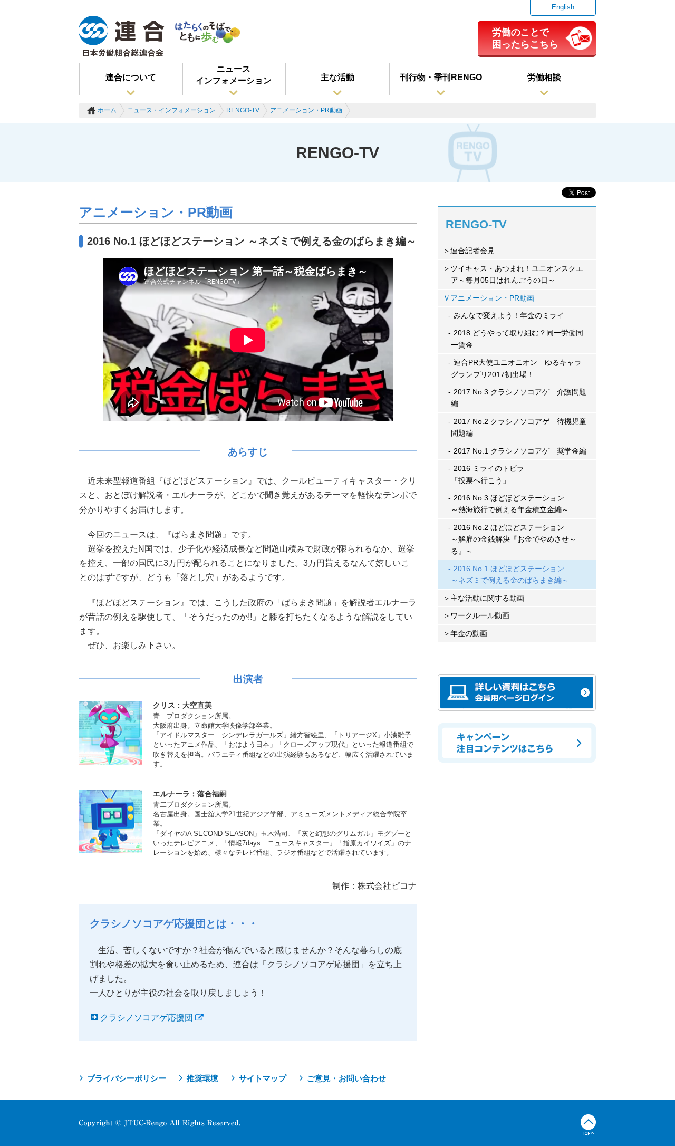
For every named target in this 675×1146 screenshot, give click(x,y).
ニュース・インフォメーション (171, 110)
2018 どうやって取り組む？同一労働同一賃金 (517, 339)
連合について (130, 77)
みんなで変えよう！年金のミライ (509, 315)
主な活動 (337, 77)
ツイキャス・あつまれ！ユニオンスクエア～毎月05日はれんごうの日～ (516, 274)
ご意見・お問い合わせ (346, 1078)
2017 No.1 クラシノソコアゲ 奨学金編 (520, 451)
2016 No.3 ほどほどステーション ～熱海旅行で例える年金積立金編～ (510, 504)
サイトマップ (262, 1078)
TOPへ (588, 1124)
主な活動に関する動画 (487, 598)
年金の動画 (468, 633)
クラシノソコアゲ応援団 (146, 1017)
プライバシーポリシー (126, 1078)
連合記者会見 (472, 250)
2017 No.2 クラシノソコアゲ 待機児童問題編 (518, 427)
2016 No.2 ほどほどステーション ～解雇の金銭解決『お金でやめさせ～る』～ (513, 539)
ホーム (107, 110)
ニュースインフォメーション (234, 74)
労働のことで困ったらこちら (525, 38)
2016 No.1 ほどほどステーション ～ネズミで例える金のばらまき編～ (510, 574)
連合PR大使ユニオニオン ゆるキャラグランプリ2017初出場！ (516, 368)
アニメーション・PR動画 (306, 110)
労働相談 (544, 77)
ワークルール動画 (479, 615)
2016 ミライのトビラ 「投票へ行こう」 (487, 474)
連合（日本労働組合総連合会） (122, 36)
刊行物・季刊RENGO (441, 77)
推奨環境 (202, 1078)
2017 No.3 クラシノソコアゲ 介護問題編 (518, 398)
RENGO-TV (242, 110)
